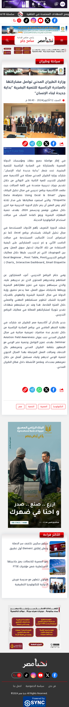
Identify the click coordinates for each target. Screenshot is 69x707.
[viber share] (32, 143)
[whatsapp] (25, 143)
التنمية (31, 406)
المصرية (43, 406)
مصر (20, 406)
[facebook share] (53, 143)
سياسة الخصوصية (35, 686)
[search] (7, 40)
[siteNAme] (45, 40)
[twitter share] (46, 143)
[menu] (61, 40)
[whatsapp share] (39, 143)
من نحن (52, 686)
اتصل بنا (17, 686)
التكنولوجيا (58, 406)
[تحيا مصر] (34, 663)
